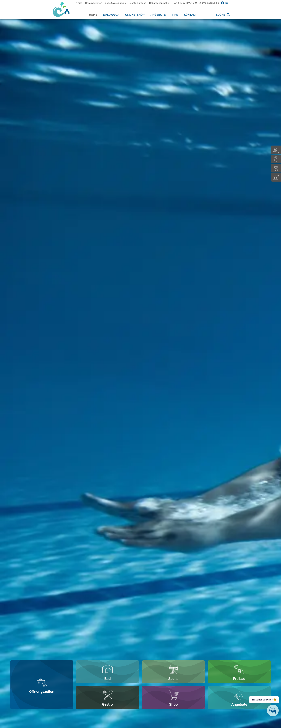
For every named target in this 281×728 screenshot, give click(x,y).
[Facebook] (222, 2)
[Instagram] (227, 3)
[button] (122, 14)
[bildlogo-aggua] (61, 9)
